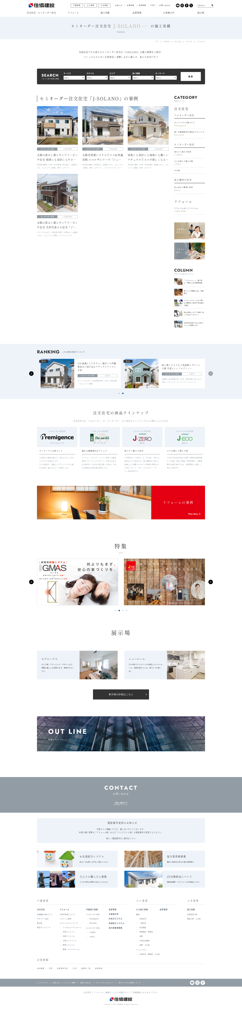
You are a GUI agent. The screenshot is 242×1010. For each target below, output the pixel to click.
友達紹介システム (116, 923)
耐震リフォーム (69, 945)
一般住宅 (142, 923)
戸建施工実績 (92, 909)
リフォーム (183, 201)
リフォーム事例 (65, 919)
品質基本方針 (62, 968)
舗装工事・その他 (194, 919)
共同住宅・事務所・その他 (149, 954)
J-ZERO (92, 932)
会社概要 (40, 968)
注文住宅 (188, 42)
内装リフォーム (69, 936)
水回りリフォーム (69, 941)
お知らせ (118, 5)
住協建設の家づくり (44, 914)
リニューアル (141, 950)
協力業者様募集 (115, 927)
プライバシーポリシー (105, 983)
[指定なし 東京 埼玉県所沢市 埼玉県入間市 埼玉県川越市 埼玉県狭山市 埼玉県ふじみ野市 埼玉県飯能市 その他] (120, 78)
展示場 (39, 923)
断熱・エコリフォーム (71, 949)
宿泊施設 (142, 927)
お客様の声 (113, 914)
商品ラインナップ (43, 927)
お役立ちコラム (115, 918)
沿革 (51, 968)
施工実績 (177, 42)
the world (92, 923)
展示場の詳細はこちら (121, 694)
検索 (190, 76)
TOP (157, 42)
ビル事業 (90, 5)
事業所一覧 (85, 968)
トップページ (42, 983)
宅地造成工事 (192, 914)
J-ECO (92, 937)
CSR (153, 5)
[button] (210, 373)
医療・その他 (144, 945)
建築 (137, 914)
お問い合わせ (164, 5)
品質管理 (113, 909)
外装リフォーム (69, 932)
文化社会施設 (144, 941)
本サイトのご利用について (129, 983)
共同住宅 (142, 919)
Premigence (94, 919)
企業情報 (130, 5)
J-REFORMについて (67, 914)
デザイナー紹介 (43, 919)
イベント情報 (69, 983)
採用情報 (142, 5)
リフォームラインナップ (69, 923)
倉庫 (141, 936)
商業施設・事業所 (146, 932)
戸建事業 (77, 5)
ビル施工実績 (142, 909)
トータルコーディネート (72, 927)
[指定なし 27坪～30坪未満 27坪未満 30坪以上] (143, 78)
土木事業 (104, 5)
